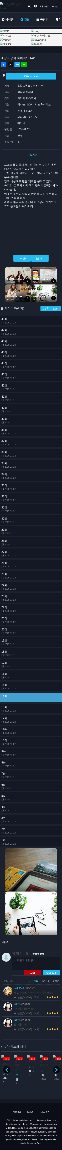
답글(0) (21, 997)
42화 (8, 387)
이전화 (23, 258)
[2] (34, 954)
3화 (8, 820)
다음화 (38, 258)
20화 (8, 631)
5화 (8, 797)
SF (4, 1074)
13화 (8, 709)
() (31, 997)
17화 (8, 664)
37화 (8, 443)
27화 (8, 553)
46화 (8, 343)
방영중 (9, 19)
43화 (8, 376)
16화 (8, 675)
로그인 (55, 6)
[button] (56, 1069)
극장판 (44, 19)
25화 (8, 576)
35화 (8, 465)
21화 (8, 620)
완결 (27, 19)
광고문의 (45, 1112)
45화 (8, 354)
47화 (8, 332)
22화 (8, 609)
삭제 (32, 973)
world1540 (19, 988)
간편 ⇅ (45, 308)
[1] (33, 954)
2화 (8, 831)
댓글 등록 (51, 973)
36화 (8, 454)
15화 (8, 686)
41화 (8, 398)
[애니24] (14, 6)
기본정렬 (34, 981)
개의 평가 (8, 981)
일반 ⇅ (56, 308)
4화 (8, 808)
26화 (8, 564)
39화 (8, 420)
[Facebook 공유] (3, 64)
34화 (8, 476)
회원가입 (43, 6)
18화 (8, 653)
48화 (8, 321)
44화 (8, 365)
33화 (8, 487)
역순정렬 (45, 981)
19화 (8, 642)
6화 (8, 786)
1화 (8, 842)
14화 (8, 698)
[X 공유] (10, 64)
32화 (8, 498)
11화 (8, 731)
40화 (8, 409)
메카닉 (45, 1071)
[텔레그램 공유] (17, 64)
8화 (8, 764)
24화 (8, 587)
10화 (8, 742)
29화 (8, 531)
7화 (8, 775)
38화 (8, 431)
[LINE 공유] (24, 64)
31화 (8, 509)
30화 (8, 520)
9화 (8, 753)
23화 (8, 598)
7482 (16, 1004)
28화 (8, 542)
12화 (8, 720)
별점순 (56, 981)
